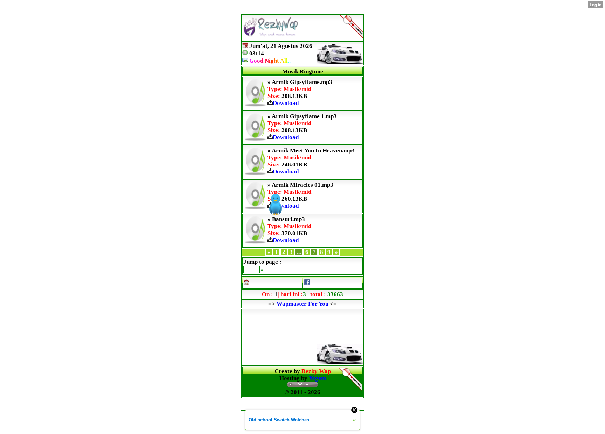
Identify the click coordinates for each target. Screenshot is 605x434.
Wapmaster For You (302, 303)
